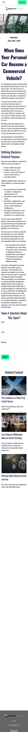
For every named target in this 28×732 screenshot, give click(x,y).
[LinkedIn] (15, 721)
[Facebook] (13, 721)
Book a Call (22, 2)
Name (2, 322)
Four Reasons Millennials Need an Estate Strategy (12, 436)
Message (3, 342)
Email (2, 332)
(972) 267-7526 (16, 725)
